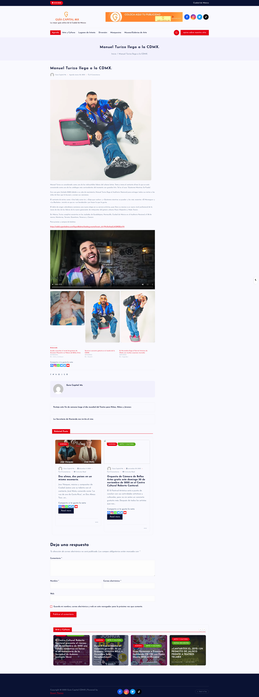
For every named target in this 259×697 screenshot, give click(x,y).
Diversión (103, 33)
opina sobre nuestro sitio (194, 32)
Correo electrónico (112, 581)
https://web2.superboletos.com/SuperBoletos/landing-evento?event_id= (77, 227)
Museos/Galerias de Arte (135, 33)
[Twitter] (64, 365)
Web (52, 594)
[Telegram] (61, 365)
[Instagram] (55, 365)
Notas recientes (142, 643)
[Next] (204, 629)
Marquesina (115, 33)
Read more (66, 511)
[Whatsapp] (58, 365)
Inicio (113, 54)
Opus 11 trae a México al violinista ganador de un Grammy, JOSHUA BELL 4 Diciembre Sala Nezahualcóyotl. (69, 651)
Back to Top (203, 691)
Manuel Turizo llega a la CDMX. (133, 54)
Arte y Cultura (68, 33)
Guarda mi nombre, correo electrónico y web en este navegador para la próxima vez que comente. (98, 607)
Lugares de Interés (86, 33)
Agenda (55, 33)
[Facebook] (51, 365)
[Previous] (200, 629)
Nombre (54, 581)
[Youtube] (68, 365)
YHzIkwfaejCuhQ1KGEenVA (114, 227)
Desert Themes (57, 693)
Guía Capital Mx (60, 75)
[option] (71, 650)
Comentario (56, 558)
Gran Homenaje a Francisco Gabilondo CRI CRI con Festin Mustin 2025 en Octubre (110, 654)
